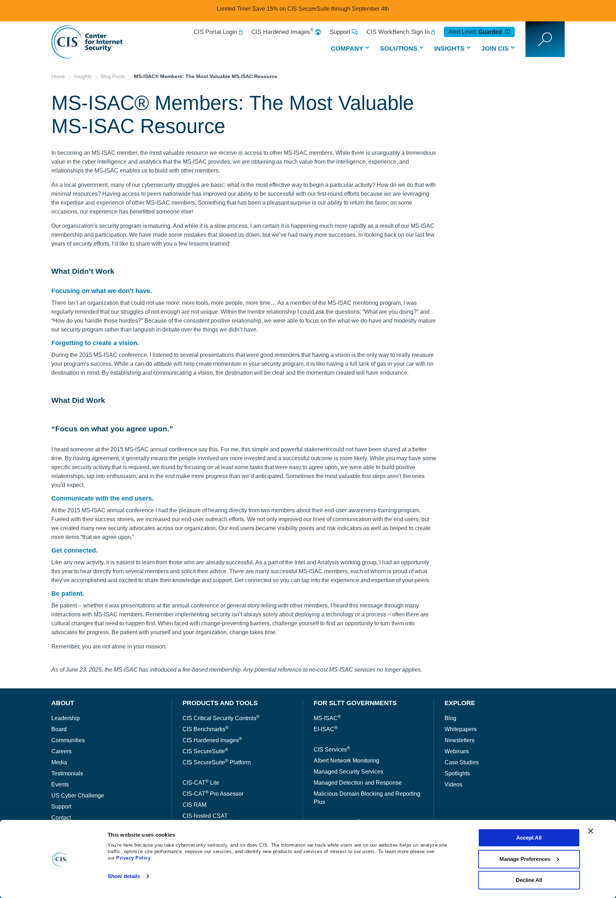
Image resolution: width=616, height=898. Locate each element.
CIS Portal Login (215, 32)
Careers (61, 751)
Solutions (398, 48)
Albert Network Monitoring (346, 761)
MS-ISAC (327, 718)
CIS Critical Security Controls (221, 718)
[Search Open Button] (545, 39)
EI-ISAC (326, 729)
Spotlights (457, 773)
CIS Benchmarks (206, 729)
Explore (460, 703)
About (62, 703)
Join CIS (495, 48)
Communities (68, 740)
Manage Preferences (524, 859)
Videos (453, 784)
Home (58, 76)
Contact (61, 818)
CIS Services (332, 749)
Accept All (528, 838)
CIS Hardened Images (282, 32)
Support (340, 32)
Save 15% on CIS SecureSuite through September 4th (320, 9)
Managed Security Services (348, 772)
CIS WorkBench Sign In (398, 32)
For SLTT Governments (355, 703)
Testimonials (67, 773)
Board (59, 729)
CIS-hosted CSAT (205, 816)
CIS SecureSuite (205, 751)
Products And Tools (220, 703)
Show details (124, 876)
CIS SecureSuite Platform (217, 762)
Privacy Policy (133, 858)
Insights (449, 48)
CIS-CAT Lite (201, 783)
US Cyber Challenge (77, 795)
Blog (450, 718)
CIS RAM (194, 805)
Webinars (457, 751)
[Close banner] (590, 830)
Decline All (529, 880)
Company (347, 48)
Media (59, 762)
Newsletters (459, 740)
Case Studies (462, 762)
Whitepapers (461, 729)
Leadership (65, 718)
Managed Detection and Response (358, 783)
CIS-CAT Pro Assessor (213, 794)
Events (60, 784)
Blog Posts (113, 76)
